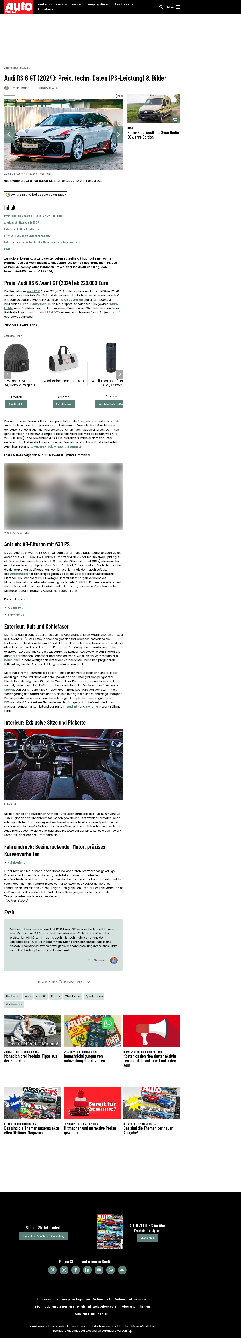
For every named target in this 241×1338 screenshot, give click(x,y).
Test (75, 4)
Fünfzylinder (39, 304)
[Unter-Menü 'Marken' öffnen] (50, 5)
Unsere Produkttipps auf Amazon (58, 447)
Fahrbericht (16, 863)
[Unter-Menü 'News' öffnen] (66, 5)
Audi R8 (72, 707)
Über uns (128, 1307)
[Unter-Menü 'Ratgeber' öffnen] (53, 9)
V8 (78, 557)
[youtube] (99, 1270)
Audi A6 (41, 996)
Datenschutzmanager (131, 1299)
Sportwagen (94, 996)
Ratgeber (44, 9)
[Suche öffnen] (161, 7)
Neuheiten (25, 68)
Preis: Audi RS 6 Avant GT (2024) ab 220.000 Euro (33, 216)
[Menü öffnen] (178, 7)
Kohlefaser (12, 660)
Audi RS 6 (33, 291)
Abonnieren (147, 1238)
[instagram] (64, 1270)
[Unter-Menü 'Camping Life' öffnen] (107, 5)
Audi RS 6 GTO (50, 312)
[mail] (122, 1270)
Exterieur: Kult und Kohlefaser (22, 229)
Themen (144, 1307)
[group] (63, 141)
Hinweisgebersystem (103, 1307)
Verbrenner (14, 1004)
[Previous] (9, 134)
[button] (63, 227)
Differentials (19, 574)
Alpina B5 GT (17, 608)
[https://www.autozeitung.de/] (18, 7)
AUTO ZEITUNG (11, 68)
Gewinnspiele (85, 1314)
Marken (43, 4)
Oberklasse (73, 996)
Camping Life (95, 4)
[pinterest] (52, 1270)
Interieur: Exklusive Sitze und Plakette (27, 235)
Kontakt (104, 1314)
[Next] (118, 134)
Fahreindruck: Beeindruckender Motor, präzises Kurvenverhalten (43, 242)
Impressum (45, 1299)
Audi (28, 996)
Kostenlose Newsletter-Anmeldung (43, 1236)
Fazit (7, 248)
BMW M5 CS (16, 615)
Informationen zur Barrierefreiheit (60, 1307)
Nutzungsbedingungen (73, 1299)
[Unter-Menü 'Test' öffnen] (80, 5)
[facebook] (75, 1270)
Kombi (55, 996)
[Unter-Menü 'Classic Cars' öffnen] (133, 5)
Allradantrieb (73, 300)
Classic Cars (122, 4)
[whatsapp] (110, 1270)
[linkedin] (87, 1270)
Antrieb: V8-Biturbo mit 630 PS (22, 222)
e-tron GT (93, 707)
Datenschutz (102, 1299)
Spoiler (9, 690)
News (60, 4)
